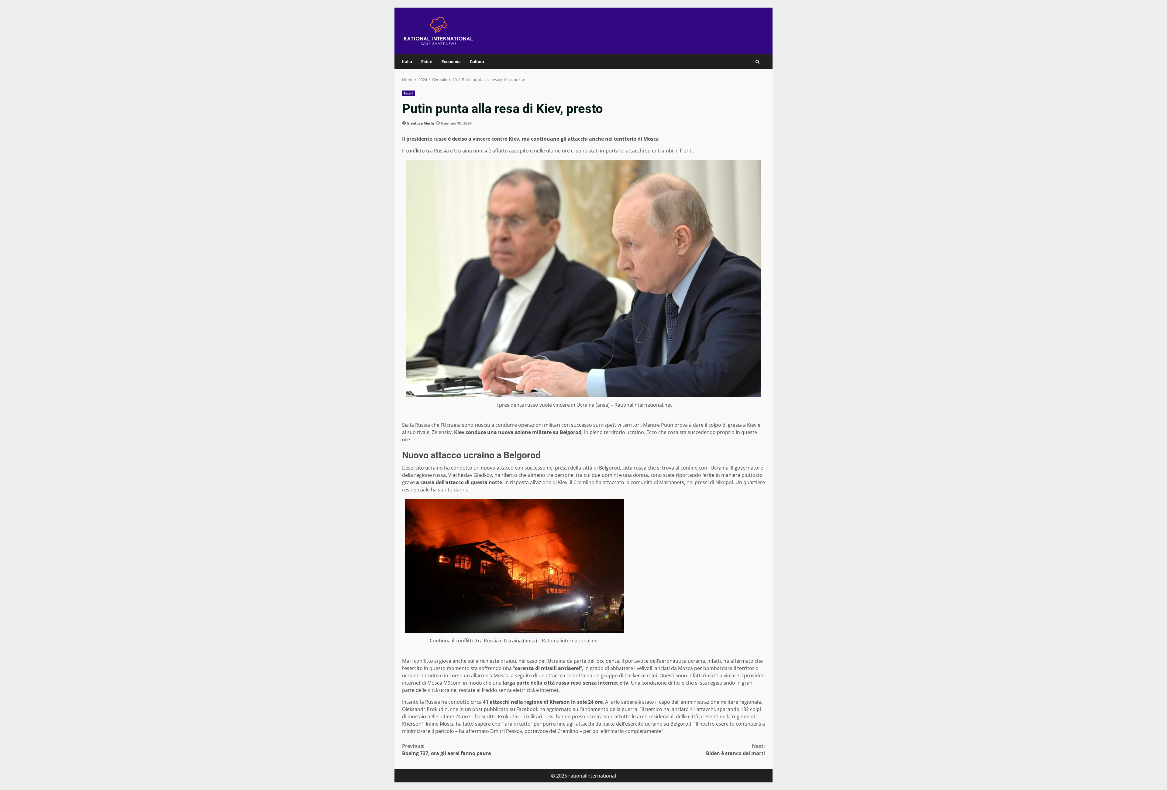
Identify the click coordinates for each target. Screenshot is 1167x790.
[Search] (757, 62)
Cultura (477, 61)
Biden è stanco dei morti (735, 750)
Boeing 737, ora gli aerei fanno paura (446, 750)
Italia (407, 61)
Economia (451, 61)
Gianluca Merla (420, 123)
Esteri (426, 61)
